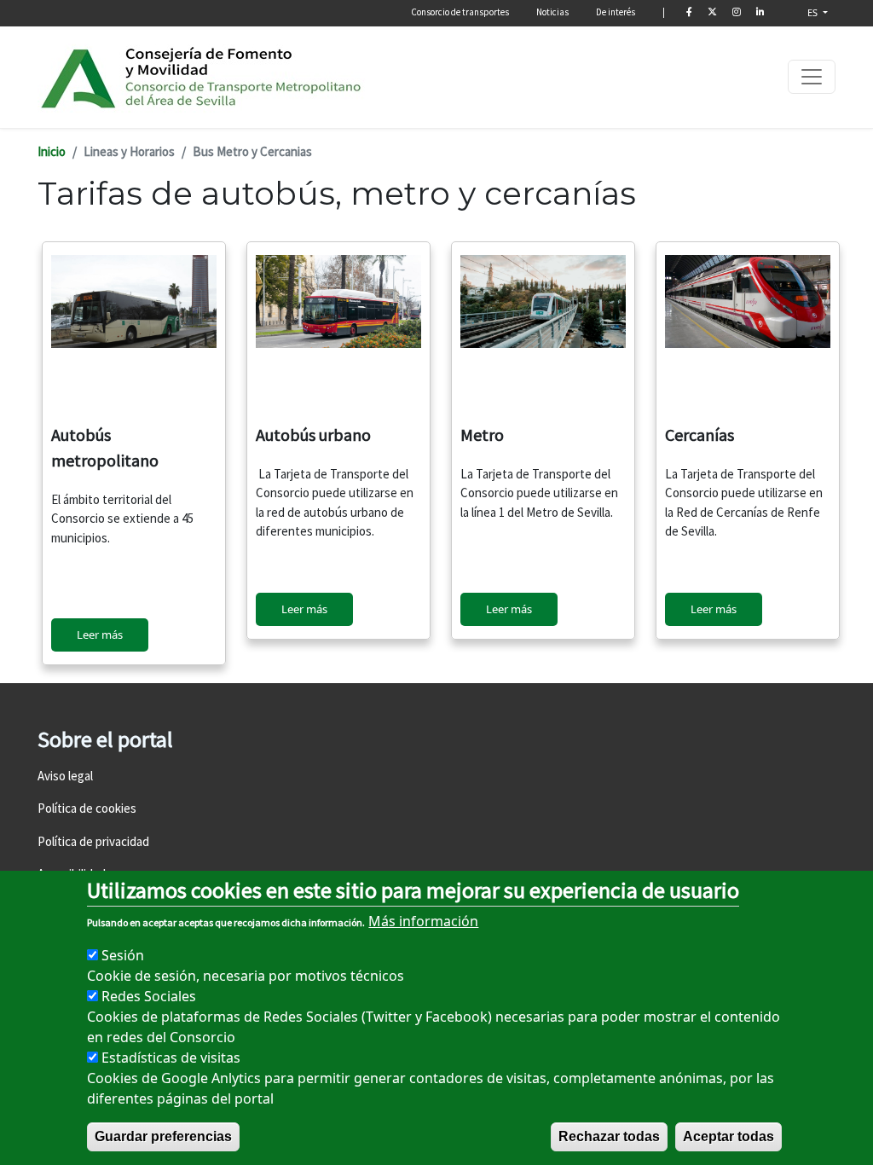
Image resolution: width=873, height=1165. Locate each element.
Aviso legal (65, 776)
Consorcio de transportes (460, 12)
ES (813, 12)
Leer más (100, 634)
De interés (615, 12)
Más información (423, 921)
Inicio (52, 151)
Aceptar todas (728, 1136)
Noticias (552, 12)
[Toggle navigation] (811, 77)
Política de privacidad (93, 841)
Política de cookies (87, 808)
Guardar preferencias (163, 1136)
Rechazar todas (609, 1136)
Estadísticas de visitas (170, 1057)
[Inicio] (202, 77)
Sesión (122, 955)
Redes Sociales (148, 996)
